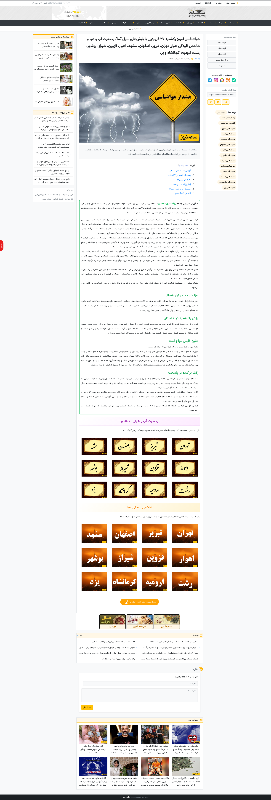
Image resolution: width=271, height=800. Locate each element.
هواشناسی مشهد (228, 139)
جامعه (221, 22)
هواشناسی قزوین (228, 155)
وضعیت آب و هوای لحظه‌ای (179, 189)
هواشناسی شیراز (228, 160)
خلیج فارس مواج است (181, 180)
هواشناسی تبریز (228, 134)
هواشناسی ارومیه (228, 176)
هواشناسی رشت (228, 171)
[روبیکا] (222, 80)
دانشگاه (178, 22)
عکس (104, 22)
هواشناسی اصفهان (227, 144)
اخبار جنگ (222, 54)
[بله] (234, 80)
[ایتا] (228, 80)
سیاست (232, 22)
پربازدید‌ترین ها (222, 60)
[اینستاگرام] (216, 80)
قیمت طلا (222, 42)
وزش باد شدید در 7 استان (179, 175)
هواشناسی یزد (229, 187)
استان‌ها (81, 22)
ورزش (189, 22)
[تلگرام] (210, 80)
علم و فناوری (151, 22)
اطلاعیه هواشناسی (227, 123)
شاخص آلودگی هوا (183, 193)
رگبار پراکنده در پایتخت (181, 184)
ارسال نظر (87, 707)
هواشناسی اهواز (228, 150)
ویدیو (114, 22)
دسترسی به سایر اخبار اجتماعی (142, 602)
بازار (139, 22)
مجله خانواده (126, 22)
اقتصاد (200, 22)
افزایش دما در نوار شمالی (180, 171)
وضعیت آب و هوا (228, 117)
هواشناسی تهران (228, 128)
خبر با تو (93, 22)
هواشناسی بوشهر (228, 166)
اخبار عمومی (134, 28)
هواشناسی (221, 112)
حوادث (211, 22)
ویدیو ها (222, 65)
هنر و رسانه (165, 22)
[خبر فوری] (1, 245)
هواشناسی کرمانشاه (227, 182)
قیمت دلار (222, 48)
